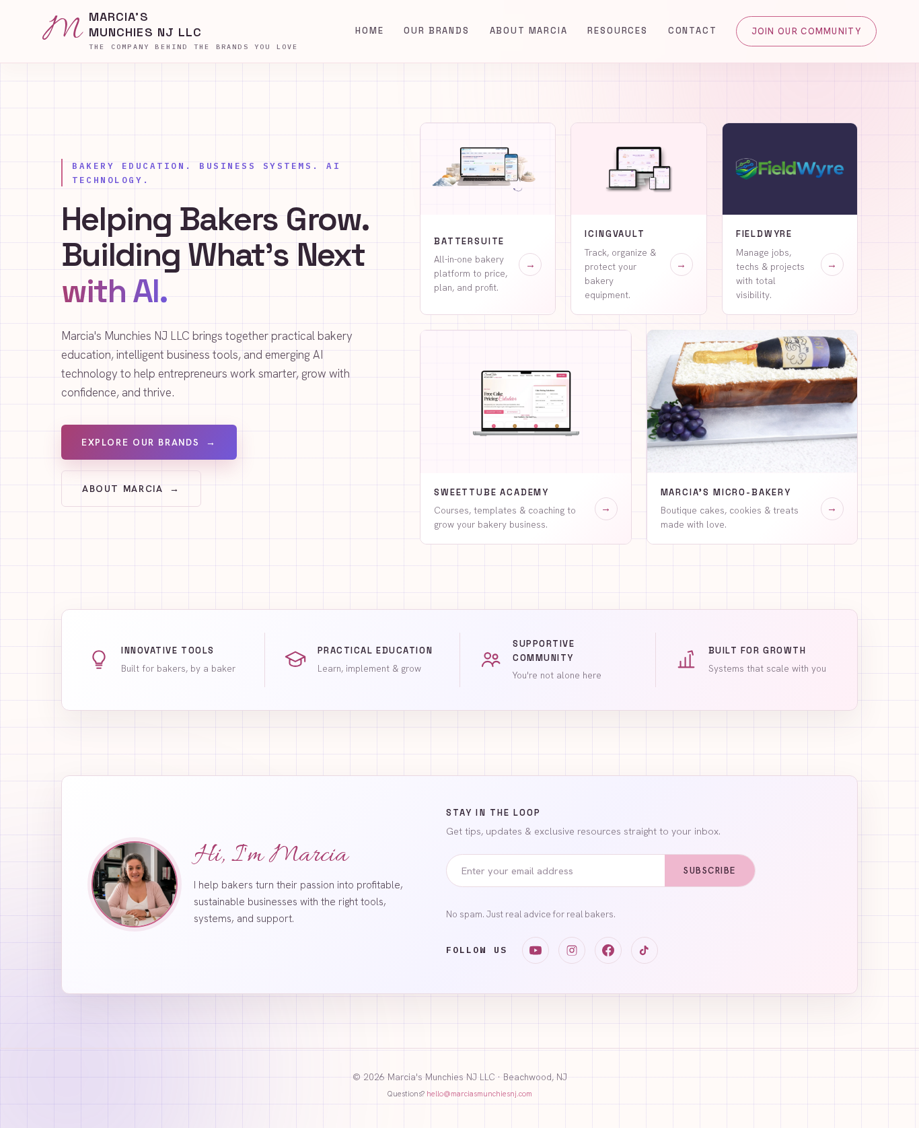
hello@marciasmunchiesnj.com (479, 1093)
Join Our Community (806, 31)
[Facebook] (608, 950)
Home (369, 30)
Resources (617, 30)
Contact (692, 30)
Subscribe (710, 870)
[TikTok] (644, 950)
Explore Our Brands (149, 442)
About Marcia (529, 30)
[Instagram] (571, 950)
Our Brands (436, 30)
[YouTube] (535, 950)
